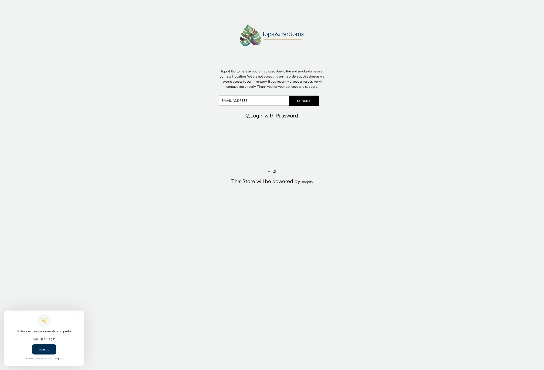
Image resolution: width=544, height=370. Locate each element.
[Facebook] (269, 171)
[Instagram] (274, 171)
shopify (307, 182)
